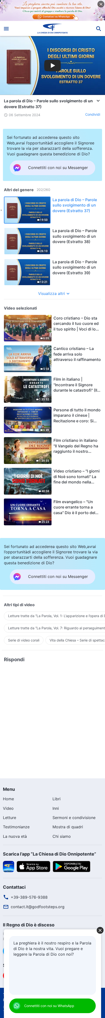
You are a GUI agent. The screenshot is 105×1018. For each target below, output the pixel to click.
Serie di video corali (23, 640)
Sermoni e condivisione (73, 817)
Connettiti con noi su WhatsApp (49, 1006)
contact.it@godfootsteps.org (37, 906)
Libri (56, 798)
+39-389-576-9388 (29, 897)
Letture (9, 817)
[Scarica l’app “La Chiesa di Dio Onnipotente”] (8, 866)
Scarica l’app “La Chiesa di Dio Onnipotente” (49, 854)
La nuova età (15, 836)
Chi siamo (61, 836)
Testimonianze (16, 826)
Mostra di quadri (67, 826)
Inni (55, 808)
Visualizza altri (51, 293)
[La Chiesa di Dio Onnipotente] (52, 28)
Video (8, 808)
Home (8, 798)
